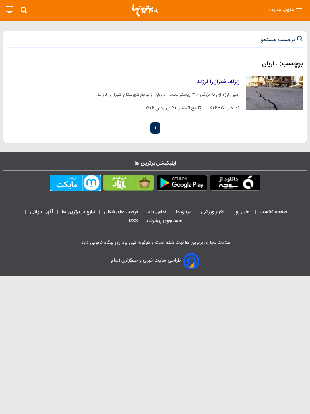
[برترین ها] (145, 10)
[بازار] (128, 184)
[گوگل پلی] (182, 184)
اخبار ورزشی (213, 212)
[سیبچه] (235, 184)
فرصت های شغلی (121, 212)
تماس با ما (157, 212)
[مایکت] (75, 184)
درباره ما (184, 212)
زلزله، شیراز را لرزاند (218, 82)
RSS (133, 221)
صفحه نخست (273, 212)
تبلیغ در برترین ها (78, 212)
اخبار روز (242, 212)
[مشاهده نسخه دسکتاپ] (9, 10)
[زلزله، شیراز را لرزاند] (274, 93)
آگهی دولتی (41, 212)
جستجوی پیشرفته (164, 221)
